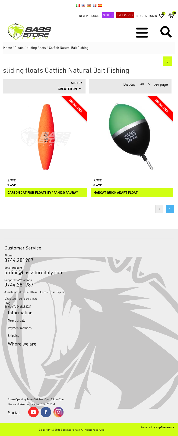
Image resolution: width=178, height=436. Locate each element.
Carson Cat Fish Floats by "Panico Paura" (42, 193)
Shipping (13, 335)
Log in (153, 16)
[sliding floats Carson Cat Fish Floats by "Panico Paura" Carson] (46, 137)
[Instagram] (58, 416)
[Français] (94, 5)
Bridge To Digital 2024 (17, 306)
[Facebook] (46, 416)
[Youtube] (33, 416)
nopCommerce (165, 427)
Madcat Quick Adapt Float (115, 193)
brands (141, 16)
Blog (7, 303)
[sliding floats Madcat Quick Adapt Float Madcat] (132, 137)
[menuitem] (89, 303)
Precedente (159, 209)
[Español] (100, 5)
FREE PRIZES (125, 15)
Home (7, 47)
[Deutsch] (89, 5)
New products (89, 16)
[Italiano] (78, 5)
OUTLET (108, 15)
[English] (83, 5)
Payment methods (20, 328)
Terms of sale (16, 320)
